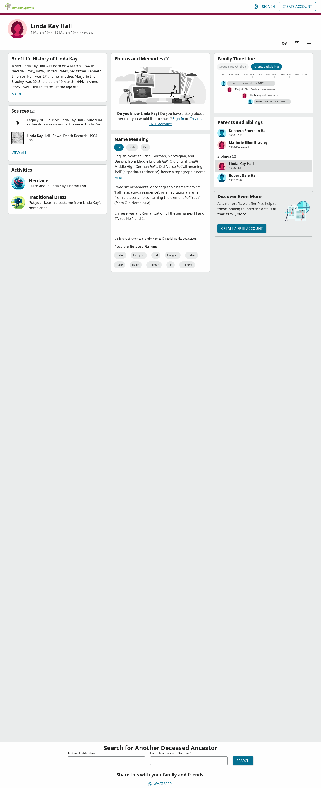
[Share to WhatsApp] (284, 42)
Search (243, 760)
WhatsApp (163, 783)
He (170, 265)
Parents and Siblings (267, 67)
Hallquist (138, 255)
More (17, 93)
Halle (119, 265)
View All (19, 152)
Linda (132, 147)
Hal (156, 255)
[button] (57, 122)
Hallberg (187, 265)
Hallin (135, 265)
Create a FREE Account (242, 228)
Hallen (192, 255)
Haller (120, 255)
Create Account (297, 6)
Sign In (268, 6)
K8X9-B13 (88, 32)
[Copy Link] (309, 42)
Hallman (154, 265)
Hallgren (172, 255)
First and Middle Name (82, 753)
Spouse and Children (232, 67)
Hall (118, 147)
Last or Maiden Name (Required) (170, 753)
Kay (145, 147)
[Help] (255, 6)
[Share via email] (296, 42)
